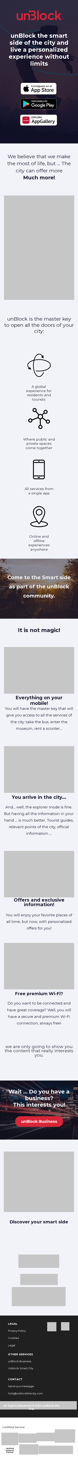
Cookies (13, 1337)
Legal (11, 1345)
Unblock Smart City (20, 1368)
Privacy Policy (17, 1330)
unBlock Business (39, 1121)
